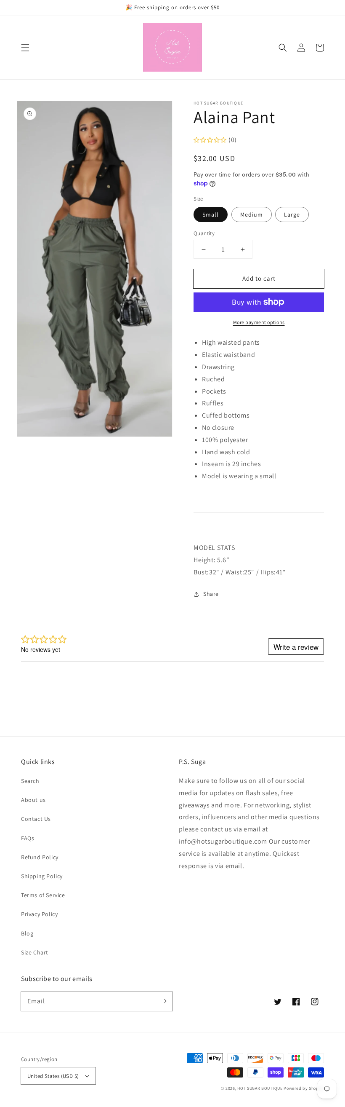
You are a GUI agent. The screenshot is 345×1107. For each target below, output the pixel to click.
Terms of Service (43, 895)
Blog (27, 933)
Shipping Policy (42, 876)
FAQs (27, 838)
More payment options (259, 322)
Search (30, 781)
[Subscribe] (163, 1001)
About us (33, 800)
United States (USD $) (53, 1076)
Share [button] (211, 594)
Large (292, 214)
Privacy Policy (39, 914)
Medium (251, 214)
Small (210, 214)
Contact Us (36, 819)
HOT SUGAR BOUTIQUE (260, 1088)
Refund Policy (39, 857)
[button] (25, 47)
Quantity (204, 233)
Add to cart (259, 278)
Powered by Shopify (304, 1088)
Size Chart (34, 952)
